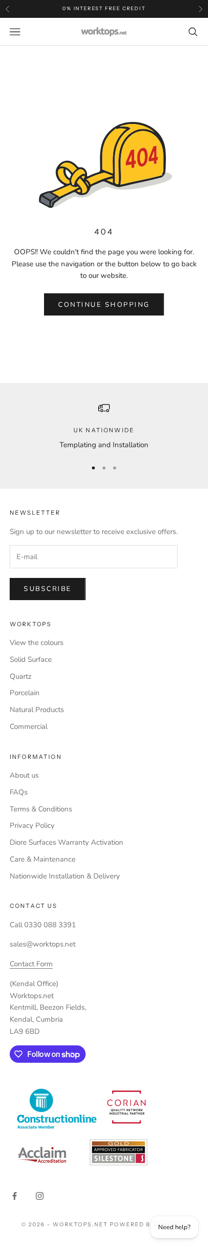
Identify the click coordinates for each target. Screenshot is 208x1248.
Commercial (28, 726)
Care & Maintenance (42, 859)
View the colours (36, 642)
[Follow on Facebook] (14, 1196)
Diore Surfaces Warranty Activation (66, 842)
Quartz (20, 676)
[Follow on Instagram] (40, 1196)
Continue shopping (104, 304)
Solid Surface (31, 659)
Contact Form (31, 964)
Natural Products (37, 709)
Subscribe (48, 588)
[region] (104, 426)
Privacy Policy (32, 825)
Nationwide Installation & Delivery (65, 876)
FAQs (19, 792)
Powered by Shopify (148, 1224)
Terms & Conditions (41, 809)
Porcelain (25, 693)
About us (24, 775)
